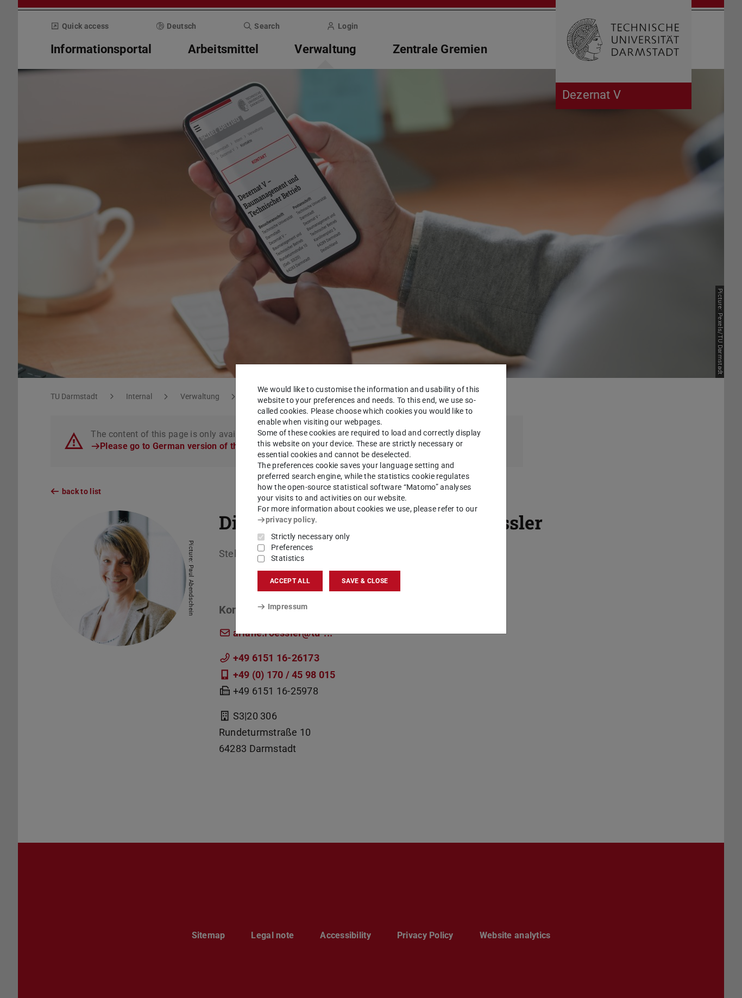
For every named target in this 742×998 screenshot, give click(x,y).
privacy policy (290, 519)
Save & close (365, 581)
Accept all (290, 581)
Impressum (287, 606)
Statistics (287, 558)
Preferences (292, 547)
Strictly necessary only (310, 536)
